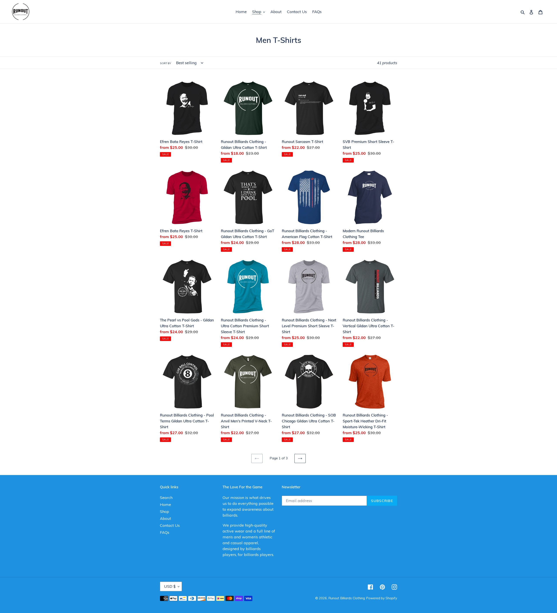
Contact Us (170, 525)
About (165, 518)
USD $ (170, 586)
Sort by (165, 63)
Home (165, 504)
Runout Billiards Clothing (346, 598)
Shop (164, 511)
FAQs (164, 532)
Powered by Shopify (381, 598)
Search (166, 497)
